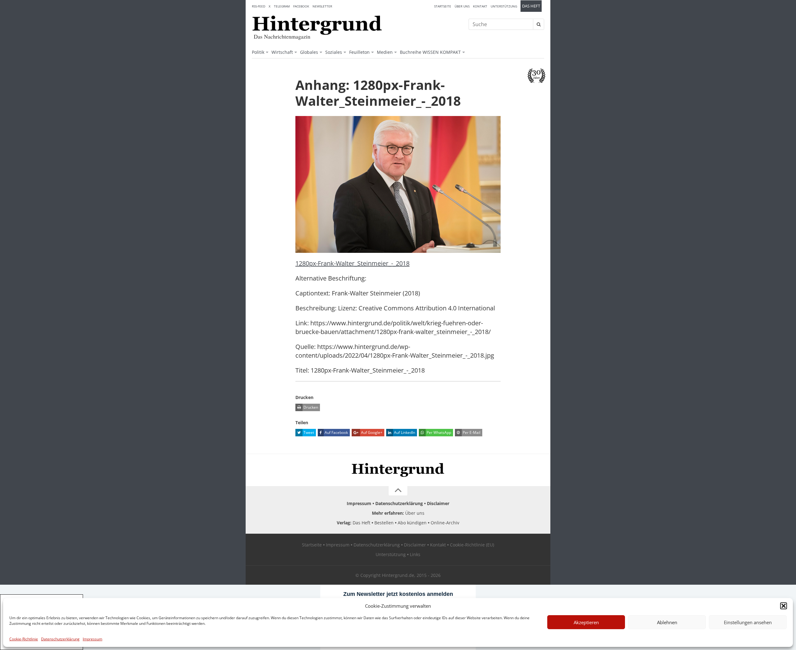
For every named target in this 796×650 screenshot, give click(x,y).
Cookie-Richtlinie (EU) (472, 545)
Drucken (310, 407)
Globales (309, 52)
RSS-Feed (258, 6)
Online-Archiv (445, 523)
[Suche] (538, 24)
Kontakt (480, 6)
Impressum (92, 639)
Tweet (308, 432)
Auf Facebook (336, 432)
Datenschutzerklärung (60, 639)
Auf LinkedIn (404, 432)
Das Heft (531, 6)
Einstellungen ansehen (748, 622)
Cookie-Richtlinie (23, 639)
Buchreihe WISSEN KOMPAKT (430, 52)
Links (415, 554)
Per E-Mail (471, 432)
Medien (385, 52)
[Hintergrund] (317, 25)
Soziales (333, 52)
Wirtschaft (282, 52)
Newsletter (322, 6)
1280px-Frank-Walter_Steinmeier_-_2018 (352, 263)
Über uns (462, 6)
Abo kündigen (412, 523)
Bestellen (384, 523)
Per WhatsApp (438, 432)
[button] (783, 606)
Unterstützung (504, 6)
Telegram (282, 6)
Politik (258, 52)
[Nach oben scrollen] (398, 490)
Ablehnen (667, 622)
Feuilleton (359, 52)
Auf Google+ (371, 432)
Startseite (442, 6)
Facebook (301, 6)
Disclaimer (438, 503)
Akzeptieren (586, 622)
